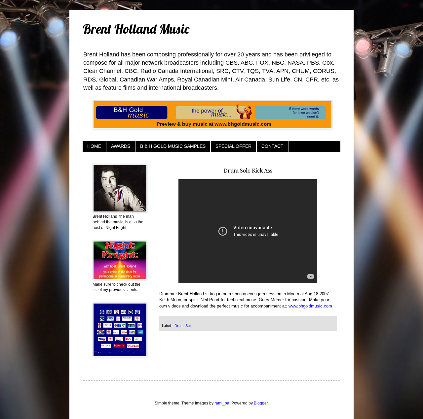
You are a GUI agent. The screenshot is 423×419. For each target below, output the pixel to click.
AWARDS (120, 146)
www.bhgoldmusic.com (310, 306)
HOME (94, 146)
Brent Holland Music (136, 28)
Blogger (261, 403)
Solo (188, 326)
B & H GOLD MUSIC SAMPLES (173, 146)
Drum (178, 326)
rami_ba (221, 403)
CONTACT (272, 146)
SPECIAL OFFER (233, 146)
